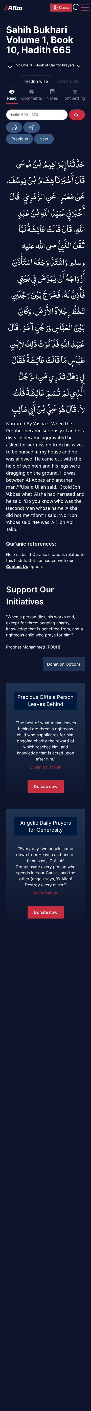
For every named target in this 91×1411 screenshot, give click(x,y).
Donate (64, 7)
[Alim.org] (14, 7)
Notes (52, 98)
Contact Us (17, 566)
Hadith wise (36, 81)
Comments (31, 98)
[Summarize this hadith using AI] (31, 127)
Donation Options (64, 664)
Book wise (68, 81)
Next (44, 138)
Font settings (74, 98)
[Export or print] (14, 127)
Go (77, 114)
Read (12, 98)
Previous (19, 138)
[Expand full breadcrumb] (10, 65)
